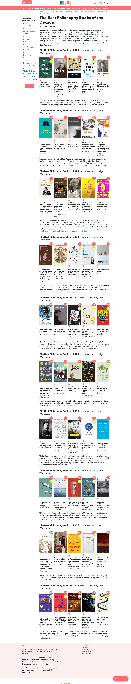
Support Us (27, 2)
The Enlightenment (29, 76)
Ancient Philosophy (29, 26)
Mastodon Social (87, 653)
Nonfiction (26, 8)
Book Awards (96, 8)
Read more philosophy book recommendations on (66, 231)
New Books (76, 8)
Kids (54, 8)
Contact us (85, 647)
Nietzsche (50, 513)
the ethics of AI (91, 36)
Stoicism (100, 34)
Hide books (30, 86)
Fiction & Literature (38, 8)
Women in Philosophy (30, 79)
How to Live (27, 50)
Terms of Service (87, 651)
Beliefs (25, 29)
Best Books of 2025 (64, 8)
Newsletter (85, 645)
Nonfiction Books (48, 12)
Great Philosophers (29, 47)
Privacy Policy (86, 649)
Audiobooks (86, 8)
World (49, 8)
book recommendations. (38, 662)
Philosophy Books (69, 12)
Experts (105, 8)
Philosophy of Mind (29, 63)
